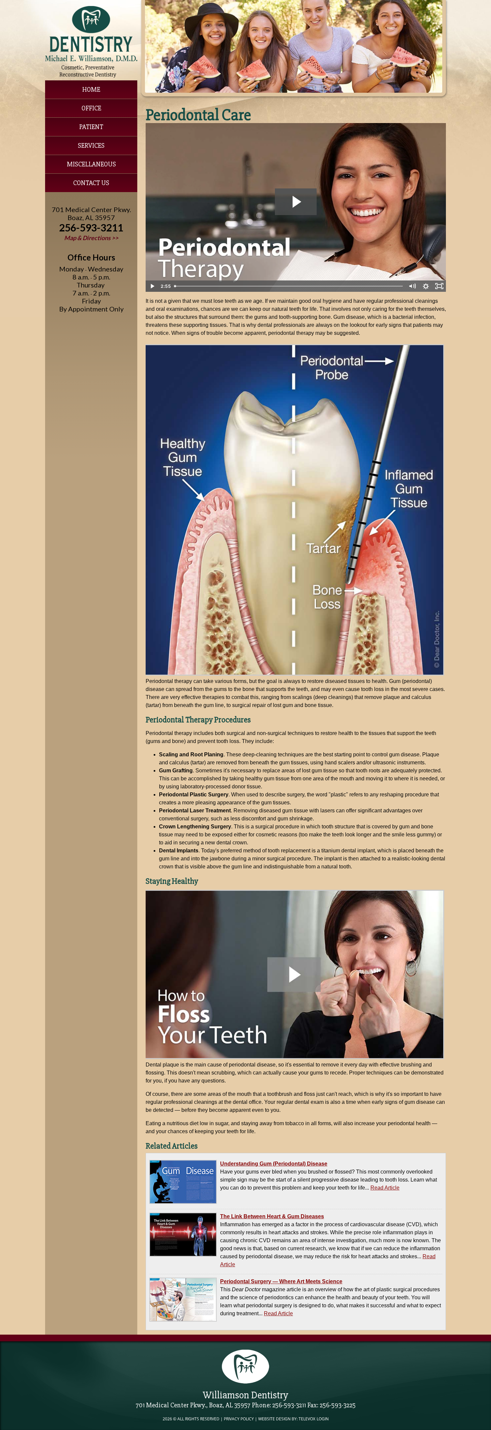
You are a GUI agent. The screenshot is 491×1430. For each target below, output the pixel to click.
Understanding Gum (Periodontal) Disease (273, 1164)
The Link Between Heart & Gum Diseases (272, 1216)
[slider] (288, 286)
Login (323, 1419)
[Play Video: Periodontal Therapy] (296, 201)
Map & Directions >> (91, 237)
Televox (307, 1419)
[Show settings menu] (426, 286)
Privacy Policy (239, 1419)
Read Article (384, 1188)
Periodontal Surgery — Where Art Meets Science (281, 1281)
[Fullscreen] (439, 286)
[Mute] (412, 286)
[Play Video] (152, 286)
